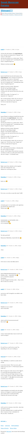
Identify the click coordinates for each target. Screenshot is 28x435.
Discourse (9, 431)
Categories (7, 425)
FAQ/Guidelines (15, 425)
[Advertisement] (14, 31)
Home (2, 425)
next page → (4, 421)
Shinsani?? (7, 10)
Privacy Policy (13, 428)
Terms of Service (5, 428)
